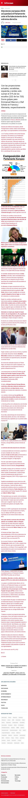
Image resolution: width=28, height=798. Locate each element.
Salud (3, 705)
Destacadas (7, 8)
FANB (18, 727)
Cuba (23, 720)
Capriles (15, 717)
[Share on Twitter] (21, 40)
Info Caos (8, 22)
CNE (13, 720)
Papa (12, 737)
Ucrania (3, 743)
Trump (19, 740)
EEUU (15, 725)
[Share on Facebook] (11, 40)
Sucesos (14, 740)
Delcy (3, 722)
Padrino (7, 737)
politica (3, 740)
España (13, 727)
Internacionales (6, 696)
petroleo (22, 737)
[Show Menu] (2, 3)
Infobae (3, 111)
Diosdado (22, 722)
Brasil (10, 717)
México (10, 735)
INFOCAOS (6, 795)
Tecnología (4, 708)
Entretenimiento (6, 694)
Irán (20, 730)
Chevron (4, 720)
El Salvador (21, 725)
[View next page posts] (15, 80)
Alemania (18, 119)
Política (3, 702)
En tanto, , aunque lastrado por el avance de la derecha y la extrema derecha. (14, 388)
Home (2, 8)
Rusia (8, 740)
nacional (16, 735)
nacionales (22, 735)
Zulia (22, 743)
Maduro (18, 732)
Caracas (20, 717)
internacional (5, 730)
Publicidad (12, 793)
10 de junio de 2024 (16, 22)
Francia (12, 119)
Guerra (22, 727)
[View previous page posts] (13, 80)
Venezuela (16, 743)
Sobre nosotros (4, 793)
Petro (17, 737)
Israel (24, 730)
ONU (3, 737)
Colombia (18, 720)
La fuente (3, 656)
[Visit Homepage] (9, 2)
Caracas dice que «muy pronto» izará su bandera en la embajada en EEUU (17, 74)
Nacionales (4, 699)
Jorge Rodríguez (6, 732)
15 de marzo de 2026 (14, 76)
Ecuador (10, 725)
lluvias (13, 732)
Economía (4, 691)
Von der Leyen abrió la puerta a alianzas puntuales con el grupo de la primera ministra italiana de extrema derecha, (12, 463)
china (9, 720)
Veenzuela (9, 743)
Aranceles (4, 717)
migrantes (4, 735)
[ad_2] (2, 652)
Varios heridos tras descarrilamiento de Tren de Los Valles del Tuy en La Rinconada (17, 68)
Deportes (4, 685)
